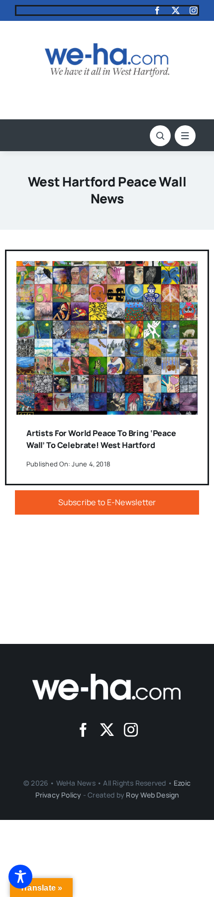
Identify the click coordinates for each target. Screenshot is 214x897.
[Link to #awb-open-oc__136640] (185, 135)
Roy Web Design (152, 795)
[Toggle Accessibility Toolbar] (20, 877)
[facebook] (157, 10)
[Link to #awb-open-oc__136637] (160, 135)
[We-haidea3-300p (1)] (107, 47)
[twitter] (176, 10)
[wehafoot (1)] (107, 677)
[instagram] (194, 10)
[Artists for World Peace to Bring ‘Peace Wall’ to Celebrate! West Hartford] (107, 268)
